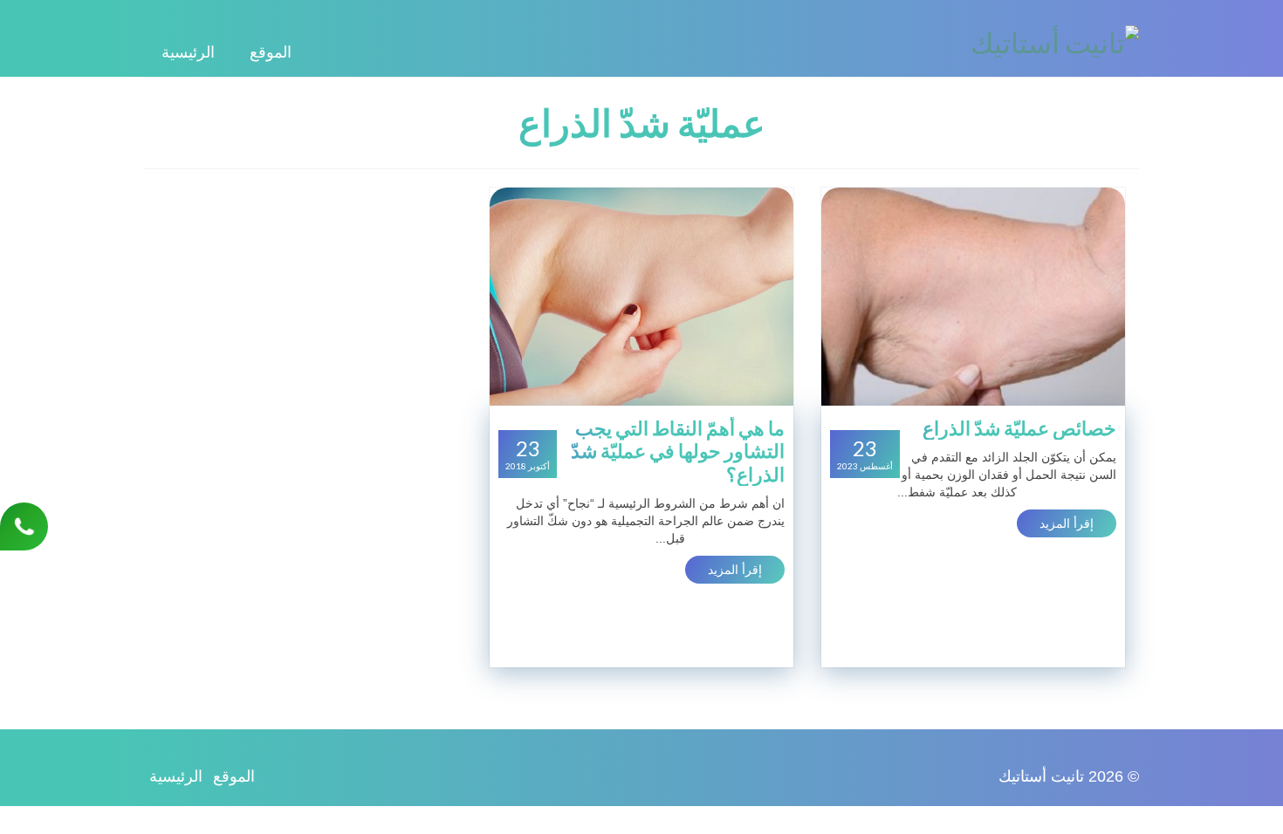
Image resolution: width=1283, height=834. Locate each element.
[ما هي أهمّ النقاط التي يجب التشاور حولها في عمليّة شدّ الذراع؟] (641, 296)
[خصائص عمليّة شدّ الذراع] (973, 296)
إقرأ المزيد (1066, 523)
